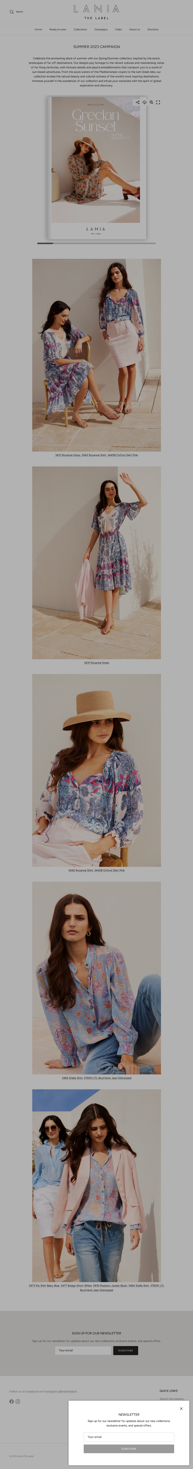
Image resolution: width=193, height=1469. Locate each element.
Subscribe (128, 1448)
